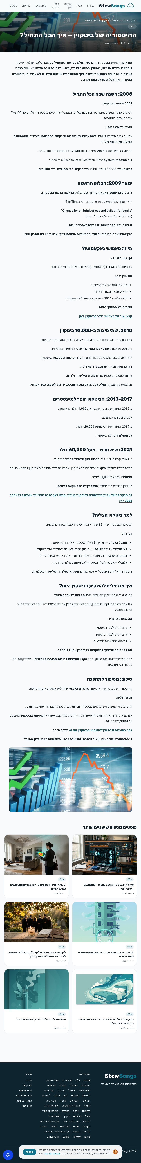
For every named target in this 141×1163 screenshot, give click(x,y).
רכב (65, 1096)
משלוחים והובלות (71, 1106)
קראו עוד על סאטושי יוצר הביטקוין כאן (105, 316)
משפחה (77, 1116)
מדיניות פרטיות (24, 1096)
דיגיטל (71, 1090)
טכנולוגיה (51, 1101)
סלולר (53, 1126)
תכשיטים (74, 1101)
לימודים (46, 1096)
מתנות (63, 1101)
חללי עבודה (53, 1137)
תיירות (61, 1090)
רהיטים (86, 1101)
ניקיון (67, 1116)
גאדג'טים (64, 1126)
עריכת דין (67, 6)
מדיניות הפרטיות (52, 1153)
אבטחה (76, 1131)
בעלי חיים (49, 1090)
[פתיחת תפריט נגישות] (8, 1155)
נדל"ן (76, 1111)
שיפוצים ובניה (51, 1106)
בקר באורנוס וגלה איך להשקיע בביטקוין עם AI (100, 730)
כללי (79, 6)
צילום (87, 1137)
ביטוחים (86, 1111)
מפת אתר (27, 1106)
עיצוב (57, 1096)
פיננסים (86, 1096)
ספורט (43, 1126)
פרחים (87, 1131)
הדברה (86, 1121)
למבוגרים (40, 6)
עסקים (13, 6)
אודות (90, 6)
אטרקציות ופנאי (71, 1121)
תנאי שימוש (25, 1090)
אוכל (87, 1116)
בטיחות (48, 1131)
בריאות (26, 6)
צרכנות (74, 1096)
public (66, 1137)
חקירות (86, 1126)
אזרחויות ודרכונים (49, 1121)
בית (135, 20)
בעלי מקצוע (55, 6)
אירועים (51, 1085)
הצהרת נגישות (24, 1101)
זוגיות (76, 1126)
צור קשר (27, 1085)
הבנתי (29, 1152)
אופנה (87, 1106)
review (77, 1137)
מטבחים (66, 1111)
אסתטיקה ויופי (50, 1111)
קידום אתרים (62, 1131)
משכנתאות (54, 1116)
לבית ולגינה (84, 1090)
